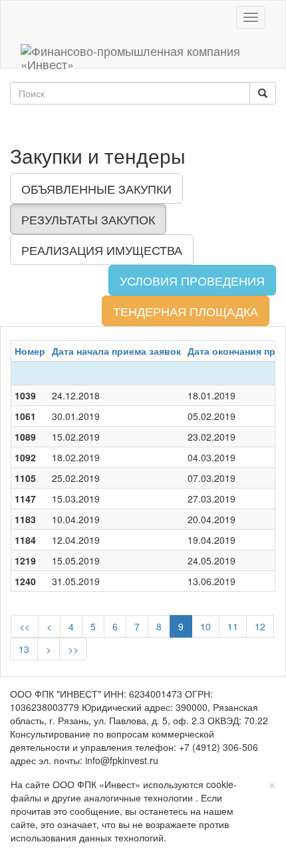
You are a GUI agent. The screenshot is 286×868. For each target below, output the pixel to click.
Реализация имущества (101, 249)
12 (260, 626)
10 (205, 626)
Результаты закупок (88, 219)
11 (232, 626)
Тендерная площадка (185, 311)
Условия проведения (192, 280)
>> (73, 649)
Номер (30, 350)
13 (24, 649)
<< (24, 626)
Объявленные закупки (96, 188)
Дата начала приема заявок (116, 350)
